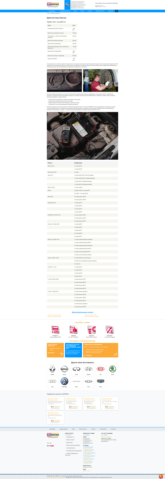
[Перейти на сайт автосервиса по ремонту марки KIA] (100, 370)
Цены (75, 11)
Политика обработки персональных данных (56, 477)
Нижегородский (74, 4)
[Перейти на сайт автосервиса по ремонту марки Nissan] (64, 370)
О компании (52, 11)
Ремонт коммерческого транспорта (71, 454)
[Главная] (53, 4)
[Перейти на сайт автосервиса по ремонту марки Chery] (88, 382)
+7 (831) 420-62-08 (80, 7)
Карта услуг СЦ (83, 429)
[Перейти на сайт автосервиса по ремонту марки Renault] (52, 370)
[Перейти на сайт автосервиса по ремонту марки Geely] (100, 382)
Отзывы (90, 11)
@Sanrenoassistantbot (106, 437)
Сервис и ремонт (70, 439)
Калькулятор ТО (100, 11)
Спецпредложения (65, 11)
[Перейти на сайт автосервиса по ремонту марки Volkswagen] (64, 382)
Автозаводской (74, 5)
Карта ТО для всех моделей (73, 445)
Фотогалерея (103, 429)
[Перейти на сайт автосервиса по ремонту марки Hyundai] (88, 370)
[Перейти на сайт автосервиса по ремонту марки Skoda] (112, 370)
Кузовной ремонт (70, 448)
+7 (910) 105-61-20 (87, 460)
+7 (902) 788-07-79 (87, 454)
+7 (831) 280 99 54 (79, 2)
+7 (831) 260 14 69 (82, 4)
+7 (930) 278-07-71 (87, 457)
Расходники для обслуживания (73, 450)
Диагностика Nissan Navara (54, 316)
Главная (48, 13)
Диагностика (69, 442)
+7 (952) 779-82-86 (87, 448)
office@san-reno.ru (86, 470)
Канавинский (74, 1)
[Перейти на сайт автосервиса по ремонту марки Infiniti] (76, 370)
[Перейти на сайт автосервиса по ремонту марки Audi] (52, 382)
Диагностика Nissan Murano (54, 315)
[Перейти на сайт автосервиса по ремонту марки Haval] (76, 382)
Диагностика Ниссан (55, 13)
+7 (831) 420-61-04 (79, 6)
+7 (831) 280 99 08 (80, 1)
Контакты (110, 11)
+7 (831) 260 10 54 (81, 5)
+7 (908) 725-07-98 (87, 451)
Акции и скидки (63, 429)
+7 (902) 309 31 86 (87, 463)
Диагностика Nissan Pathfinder (92, 316)
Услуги (82, 11)
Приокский (73, 2)
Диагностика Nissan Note (91, 315)
